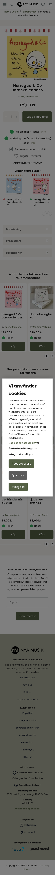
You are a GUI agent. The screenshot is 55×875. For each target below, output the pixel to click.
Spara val (18, 475)
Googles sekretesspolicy (23, 443)
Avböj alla (18, 487)
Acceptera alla (21, 464)
